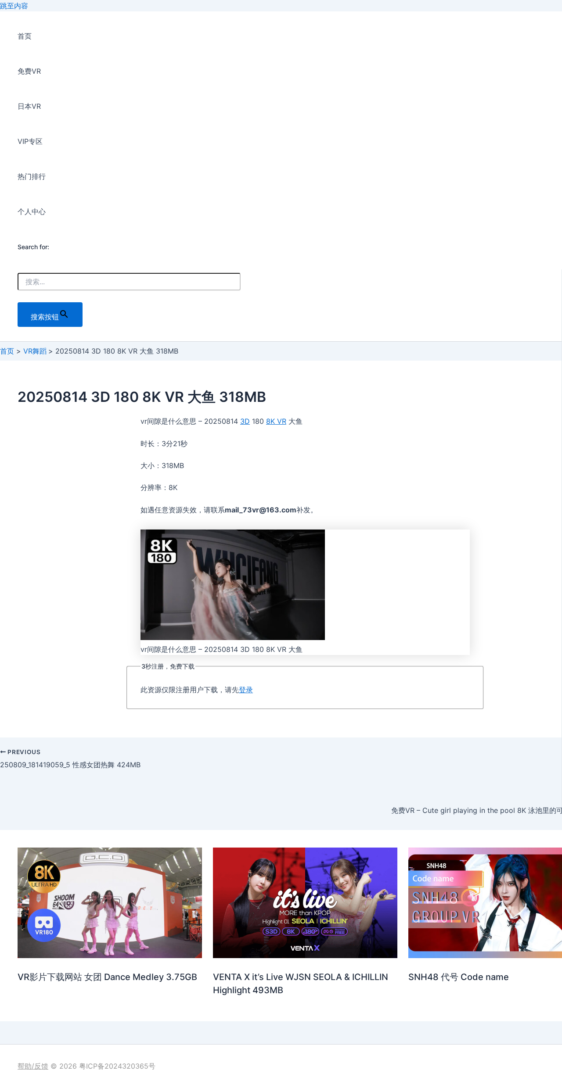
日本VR (29, 106)
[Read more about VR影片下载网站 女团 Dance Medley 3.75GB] (110, 955)
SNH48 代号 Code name (458, 977)
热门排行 (32, 176)
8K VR (276, 421)
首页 (25, 36)
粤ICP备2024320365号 (117, 1066)
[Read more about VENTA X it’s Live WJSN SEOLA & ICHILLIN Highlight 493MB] (305, 955)
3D (245, 421)
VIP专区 (30, 141)
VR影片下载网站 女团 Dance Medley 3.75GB (107, 977)
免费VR (29, 71)
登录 (246, 689)
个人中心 (32, 211)
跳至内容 (14, 5)
